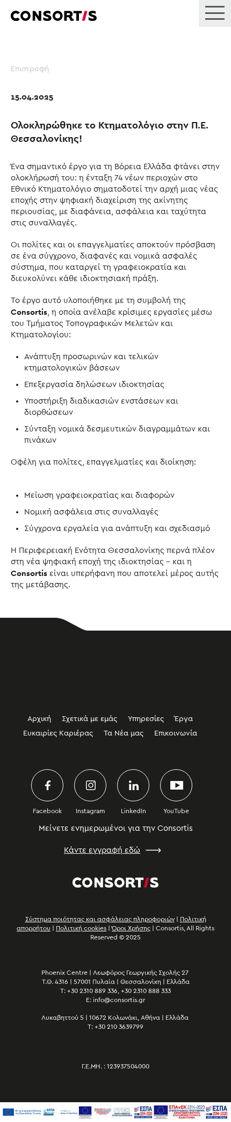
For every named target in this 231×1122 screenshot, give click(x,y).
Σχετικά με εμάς (89, 719)
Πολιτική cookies (81, 928)
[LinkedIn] (133, 785)
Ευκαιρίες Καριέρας (58, 733)
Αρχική (39, 719)
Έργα (184, 719)
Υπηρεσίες (146, 719)
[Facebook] (47, 785)
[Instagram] (90, 785)
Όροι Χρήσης (131, 928)
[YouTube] (176, 785)
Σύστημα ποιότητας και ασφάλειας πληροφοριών (100, 919)
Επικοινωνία (175, 733)
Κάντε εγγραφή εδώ (102, 850)
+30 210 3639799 (119, 1027)
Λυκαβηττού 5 (62, 1017)
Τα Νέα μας (123, 733)
